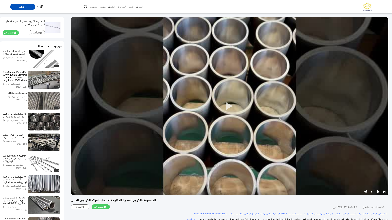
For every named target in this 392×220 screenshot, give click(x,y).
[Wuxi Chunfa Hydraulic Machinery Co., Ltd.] (367, 6)
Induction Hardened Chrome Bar (209, 213)
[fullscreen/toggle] (75, 191)
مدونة (103, 6)
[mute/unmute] (366, 191)
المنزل (139, 6)
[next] (372, 191)
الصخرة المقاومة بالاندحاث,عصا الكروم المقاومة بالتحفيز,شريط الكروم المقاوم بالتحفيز (346, 213)
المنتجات (121, 6)
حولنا (131, 6)
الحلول (111, 6)
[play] (230, 106)
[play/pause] (378, 191)
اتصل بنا (94, 6)
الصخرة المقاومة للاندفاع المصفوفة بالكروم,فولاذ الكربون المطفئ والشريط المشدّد (266, 213)
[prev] (384, 191)
